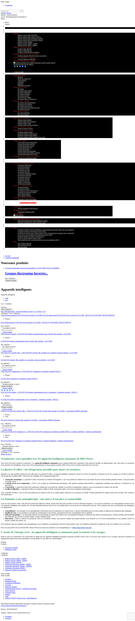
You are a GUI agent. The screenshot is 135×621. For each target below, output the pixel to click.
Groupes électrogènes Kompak (27, 151)
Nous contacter (10, 590)
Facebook (8, 616)
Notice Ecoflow (22, 247)
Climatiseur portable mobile (26, 212)
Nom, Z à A (33, 311)
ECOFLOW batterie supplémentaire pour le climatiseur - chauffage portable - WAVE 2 (30, 399)
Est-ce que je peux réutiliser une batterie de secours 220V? (35, 235)
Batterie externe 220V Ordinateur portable (30, 38)
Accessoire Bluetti (23, 187)
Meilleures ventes (11, 549)
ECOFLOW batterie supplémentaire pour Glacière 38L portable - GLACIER (26, 341)
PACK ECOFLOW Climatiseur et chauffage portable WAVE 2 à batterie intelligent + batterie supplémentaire (37, 441)
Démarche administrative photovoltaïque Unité (32, 222)
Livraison (8, 579)
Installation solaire (20, 75)
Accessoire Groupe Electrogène (27, 158)
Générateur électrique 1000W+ (15, 568)
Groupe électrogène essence (26, 146)
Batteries (20, 77)
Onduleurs (21, 82)
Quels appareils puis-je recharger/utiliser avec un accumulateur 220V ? (39, 240)
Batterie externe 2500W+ (25, 42)
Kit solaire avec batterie (25, 104)
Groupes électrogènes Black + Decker (29, 153)
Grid (6, 298)
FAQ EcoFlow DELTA (25, 243)
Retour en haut (6, 454)
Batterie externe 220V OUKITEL (28, 35)
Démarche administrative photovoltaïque (27, 219)
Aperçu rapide (19, 71)
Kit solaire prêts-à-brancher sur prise (29, 108)
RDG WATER (18, 214)
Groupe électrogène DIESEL (26, 144)
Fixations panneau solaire (25, 132)
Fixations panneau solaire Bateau (27, 135)
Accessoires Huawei (24, 172)
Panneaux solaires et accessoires (15, 570)
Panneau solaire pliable (24, 120)
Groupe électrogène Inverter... (26, 273)
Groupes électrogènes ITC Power (27, 154)
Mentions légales (10, 581)
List (6, 300)
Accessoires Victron (23, 180)
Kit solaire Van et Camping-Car (27, 99)
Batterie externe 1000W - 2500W (28, 44)
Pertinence (25, 311)
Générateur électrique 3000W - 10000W (18, 566)
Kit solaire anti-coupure (25, 91)
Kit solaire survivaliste (24, 97)
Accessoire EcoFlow (24, 189)
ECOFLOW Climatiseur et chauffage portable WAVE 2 (19, 379)
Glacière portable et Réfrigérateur (28, 208)
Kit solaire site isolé (24, 109)
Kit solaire (21, 89)
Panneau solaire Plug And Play (27, 122)
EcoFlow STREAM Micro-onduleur (28, 52)
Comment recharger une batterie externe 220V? (32, 231)
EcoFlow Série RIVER (24, 49)
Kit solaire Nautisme (24, 94)
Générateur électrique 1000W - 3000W (18, 564)
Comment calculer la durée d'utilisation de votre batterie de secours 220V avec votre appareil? (46, 230)
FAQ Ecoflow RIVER (24, 245)
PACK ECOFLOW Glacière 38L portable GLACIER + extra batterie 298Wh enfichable (30, 420)
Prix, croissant (7, 309)
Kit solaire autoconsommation (27, 102)
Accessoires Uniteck (24, 179)
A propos (8, 585)
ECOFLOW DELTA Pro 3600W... (24, 64)
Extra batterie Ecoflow (24, 196)
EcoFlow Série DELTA (25, 50)
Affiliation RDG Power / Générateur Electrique (21, 589)
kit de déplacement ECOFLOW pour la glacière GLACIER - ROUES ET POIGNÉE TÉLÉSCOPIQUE (36, 322)
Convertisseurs (22, 80)
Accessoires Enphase (24, 167)
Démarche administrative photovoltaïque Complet (32, 221)
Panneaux (20, 84)
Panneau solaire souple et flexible (28, 125)
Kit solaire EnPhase (23, 113)
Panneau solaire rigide (24, 123)
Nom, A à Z (42, 311)
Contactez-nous (10, 592)
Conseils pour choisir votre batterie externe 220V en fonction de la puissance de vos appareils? (46, 233)
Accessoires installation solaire (27, 173)
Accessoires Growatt (24, 170)
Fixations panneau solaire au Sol (27, 134)
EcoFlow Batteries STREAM (26, 59)
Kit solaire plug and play (25, 106)
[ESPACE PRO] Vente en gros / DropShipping (20, 598)
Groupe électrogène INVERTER (27, 142)
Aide (6, 596)
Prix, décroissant (6, 311)
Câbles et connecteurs (24, 182)
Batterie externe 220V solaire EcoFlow (29, 37)
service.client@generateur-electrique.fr (13, 606)
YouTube (8, 618)
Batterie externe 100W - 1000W (27, 45)
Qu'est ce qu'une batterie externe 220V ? (30, 238)
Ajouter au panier (11, 280)
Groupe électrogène (23, 149)
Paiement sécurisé (11, 587)
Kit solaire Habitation (24, 92)
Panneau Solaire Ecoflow (25, 128)
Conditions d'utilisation (12, 583)
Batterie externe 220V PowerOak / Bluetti (30, 40)
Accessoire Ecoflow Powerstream (28, 190)
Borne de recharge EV (24, 79)
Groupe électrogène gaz (25, 147)
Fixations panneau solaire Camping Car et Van (31, 137)
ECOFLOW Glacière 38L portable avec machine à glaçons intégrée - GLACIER (28, 360)
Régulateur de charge (24, 85)
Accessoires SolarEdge (24, 175)
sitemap (7, 594)
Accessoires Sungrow (24, 177)
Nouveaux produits (11, 548)
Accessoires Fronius (24, 168)
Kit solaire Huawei (23, 114)
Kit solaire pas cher (23, 96)
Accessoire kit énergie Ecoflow (27, 192)
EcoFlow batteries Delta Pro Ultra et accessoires (32, 56)
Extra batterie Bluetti (24, 194)
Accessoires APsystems (24, 165)
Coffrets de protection (24, 184)
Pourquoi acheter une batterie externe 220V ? (31, 236)
